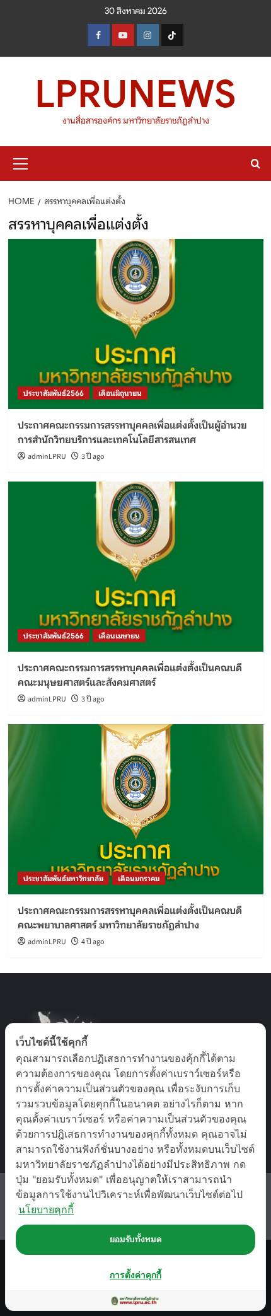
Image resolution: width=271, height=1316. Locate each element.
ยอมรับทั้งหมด (136, 1239)
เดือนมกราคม (138, 878)
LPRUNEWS (135, 94)
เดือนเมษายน (119, 635)
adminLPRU (47, 456)
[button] (20, 162)
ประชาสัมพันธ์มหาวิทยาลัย (63, 878)
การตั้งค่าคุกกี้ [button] (135, 1274)
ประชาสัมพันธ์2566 (53, 393)
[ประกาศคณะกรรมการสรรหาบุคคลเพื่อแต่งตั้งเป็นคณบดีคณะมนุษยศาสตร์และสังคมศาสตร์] (135, 567)
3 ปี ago (93, 456)
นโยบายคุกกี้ (46, 1209)
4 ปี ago (93, 942)
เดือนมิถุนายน (120, 393)
